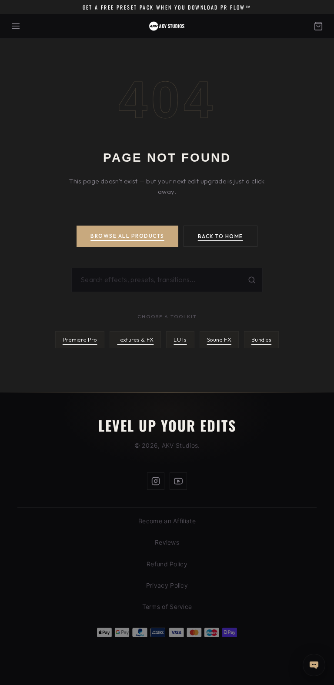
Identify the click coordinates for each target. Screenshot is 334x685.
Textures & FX (135, 339)
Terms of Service (167, 606)
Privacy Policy (167, 585)
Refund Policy (167, 564)
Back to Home (220, 236)
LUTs (180, 339)
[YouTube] (178, 481)
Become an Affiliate (167, 521)
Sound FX (219, 339)
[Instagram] (155, 481)
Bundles (261, 339)
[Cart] (318, 26)
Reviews (167, 542)
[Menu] (15, 26)
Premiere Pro (80, 339)
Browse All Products (127, 236)
